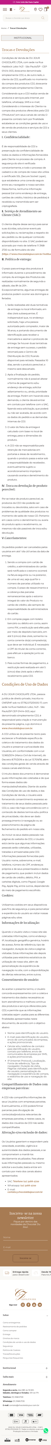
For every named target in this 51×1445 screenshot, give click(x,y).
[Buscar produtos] (43, 18)
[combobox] (25, 17)
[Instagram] (23, 1305)
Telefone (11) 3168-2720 (26, 1181)
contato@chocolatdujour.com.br (25, 1192)
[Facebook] (28, 1305)
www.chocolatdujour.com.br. (17, 728)
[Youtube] (34, 1305)
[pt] (11, 9)
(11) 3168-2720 (28, 1185)
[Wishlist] (40, 9)
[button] (35, 9)
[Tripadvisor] (40, 1305)
